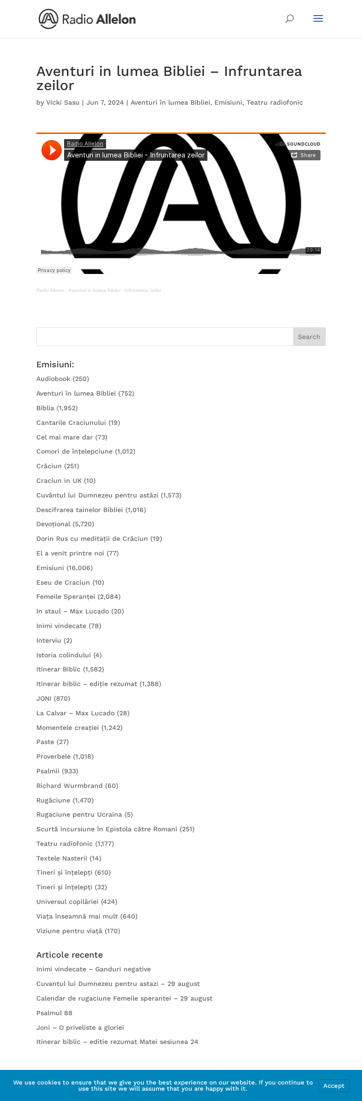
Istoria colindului (63, 655)
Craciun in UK (59, 480)
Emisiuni (228, 102)
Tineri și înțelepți (64, 872)
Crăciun (49, 466)
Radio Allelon (50, 290)
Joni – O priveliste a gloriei (80, 1027)
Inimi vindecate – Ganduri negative (93, 969)
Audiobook (53, 378)
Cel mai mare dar (64, 437)
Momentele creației (67, 727)
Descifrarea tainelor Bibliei (79, 509)
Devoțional (53, 524)
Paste (45, 741)
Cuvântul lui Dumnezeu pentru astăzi (97, 495)
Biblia (45, 408)
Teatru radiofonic (275, 102)
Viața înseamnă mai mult (77, 916)
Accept (334, 1085)
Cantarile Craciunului (71, 422)
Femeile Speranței (65, 596)
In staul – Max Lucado (72, 611)
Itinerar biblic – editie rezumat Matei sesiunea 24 (117, 1041)
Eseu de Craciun (63, 582)
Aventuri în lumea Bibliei (170, 102)
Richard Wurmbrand (69, 785)
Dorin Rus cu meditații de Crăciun (92, 538)
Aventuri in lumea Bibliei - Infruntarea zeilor (114, 290)
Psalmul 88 (54, 1013)
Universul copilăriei (67, 901)
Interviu (48, 640)
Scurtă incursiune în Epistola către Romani (106, 829)
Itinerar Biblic (58, 669)
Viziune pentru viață (69, 931)
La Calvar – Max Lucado (75, 713)
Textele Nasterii (61, 858)
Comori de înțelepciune (74, 451)
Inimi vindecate (61, 625)
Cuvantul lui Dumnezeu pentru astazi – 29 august (118, 983)
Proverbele (53, 756)
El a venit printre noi (70, 553)
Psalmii (47, 771)
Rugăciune (53, 800)
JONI (43, 698)
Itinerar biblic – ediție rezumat (86, 683)
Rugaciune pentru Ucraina (79, 814)
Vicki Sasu (63, 102)
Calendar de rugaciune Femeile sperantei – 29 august (124, 998)
